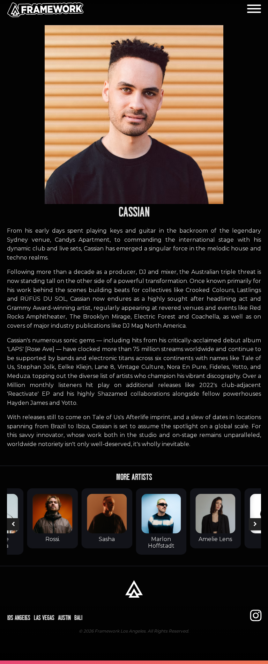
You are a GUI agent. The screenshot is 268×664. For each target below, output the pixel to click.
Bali (78, 618)
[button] (13, 524)
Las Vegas (44, 618)
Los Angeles (18, 618)
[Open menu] (254, 9)
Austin (64, 618)
